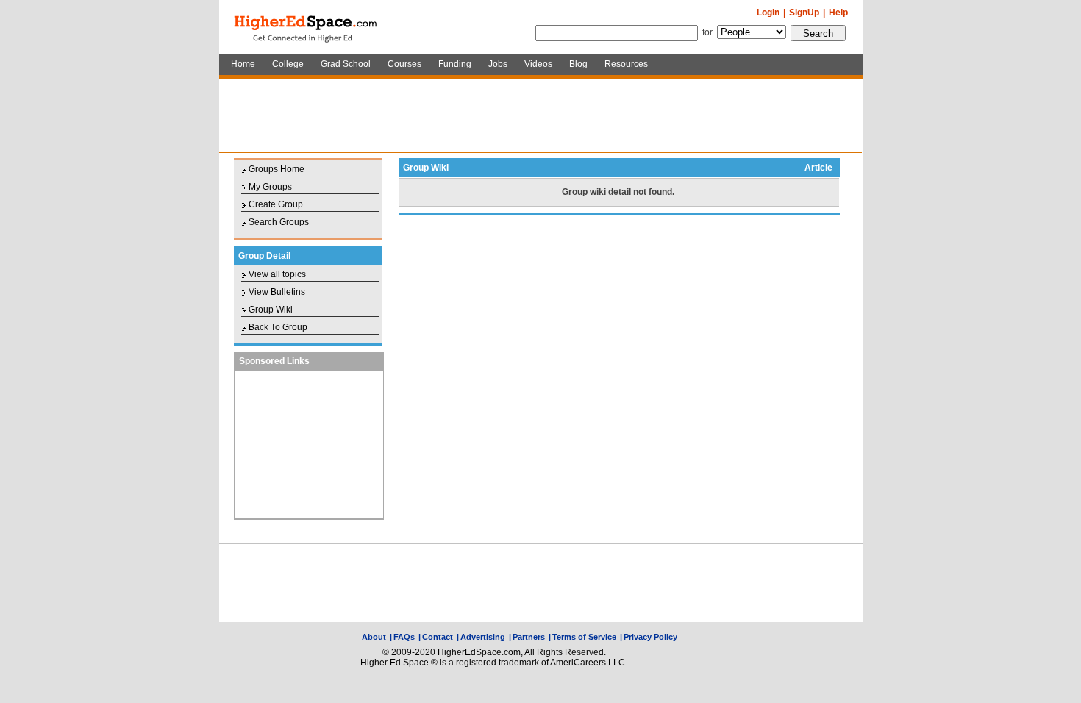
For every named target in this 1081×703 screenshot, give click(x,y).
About (374, 636)
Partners (529, 636)
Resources (626, 64)
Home (243, 64)
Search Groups (279, 222)
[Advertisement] (540, 115)
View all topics (277, 274)
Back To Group (278, 327)
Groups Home (276, 169)
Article (818, 168)
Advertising (482, 636)
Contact (437, 636)
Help (838, 12)
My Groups (270, 187)
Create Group (276, 204)
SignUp (804, 12)
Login (768, 12)
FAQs (404, 636)
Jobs (497, 64)
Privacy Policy (650, 636)
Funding (454, 64)
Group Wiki (271, 309)
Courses (404, 64)
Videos (538, 64)
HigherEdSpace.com (306, 27)
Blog (578, 64)
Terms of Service (584, 636)
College (288, 64)
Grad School (346, 64)
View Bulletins (277, 292)
